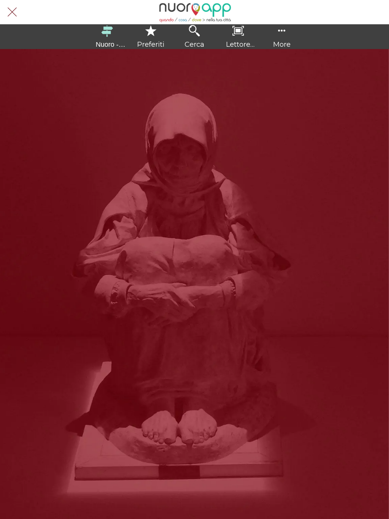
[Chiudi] (12, 12)
